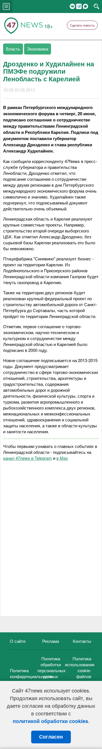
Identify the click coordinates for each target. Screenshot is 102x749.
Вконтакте (72, 6)
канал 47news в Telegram (27, 458)
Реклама (50, 641)
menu (6, 6)
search (96, 6)
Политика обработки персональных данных (51, 667)
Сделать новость (82, 25)
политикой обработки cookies (50, 721)
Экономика (37, 49)
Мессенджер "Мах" (85, 6)
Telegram (79, 6)
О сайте (18, 641)
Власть (13, 49)
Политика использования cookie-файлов (79, 667)
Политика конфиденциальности (31, 673)
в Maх (62, 458)
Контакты (82, 641)
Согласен (51, 737)
